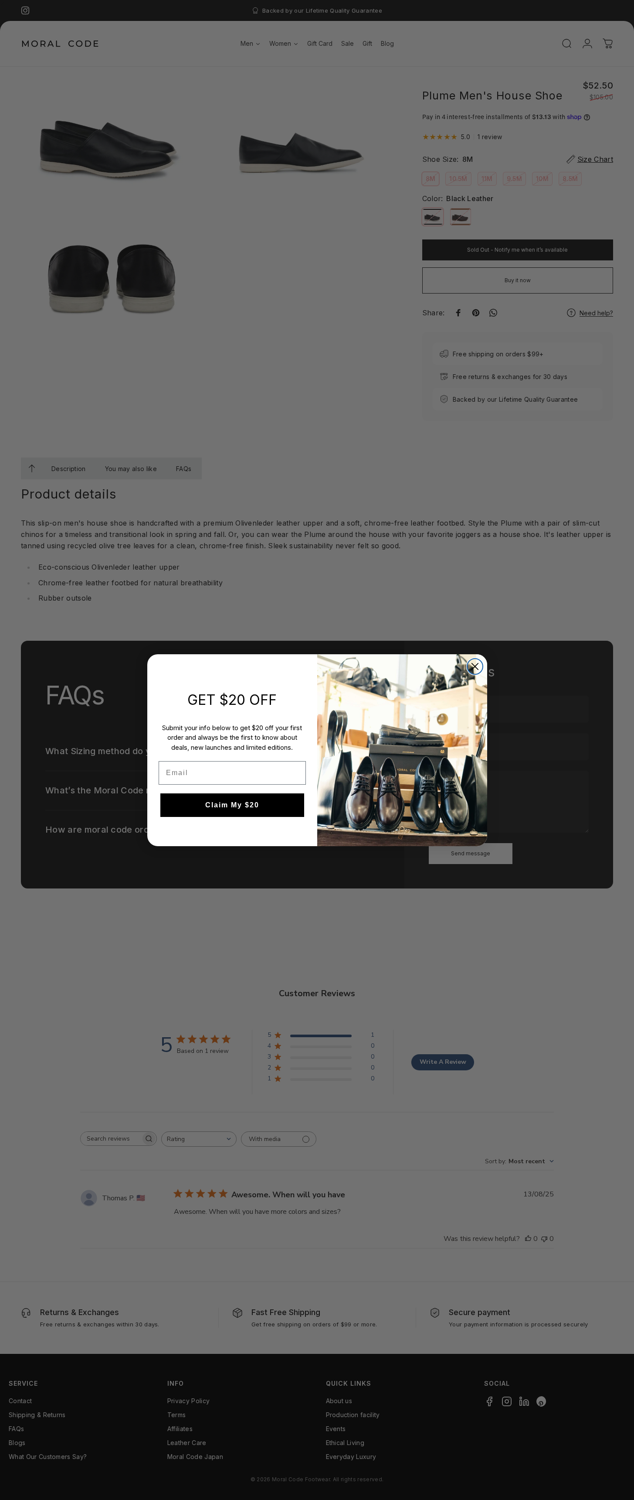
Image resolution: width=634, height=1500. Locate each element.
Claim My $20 (232, 805)
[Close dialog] (475, 666)
